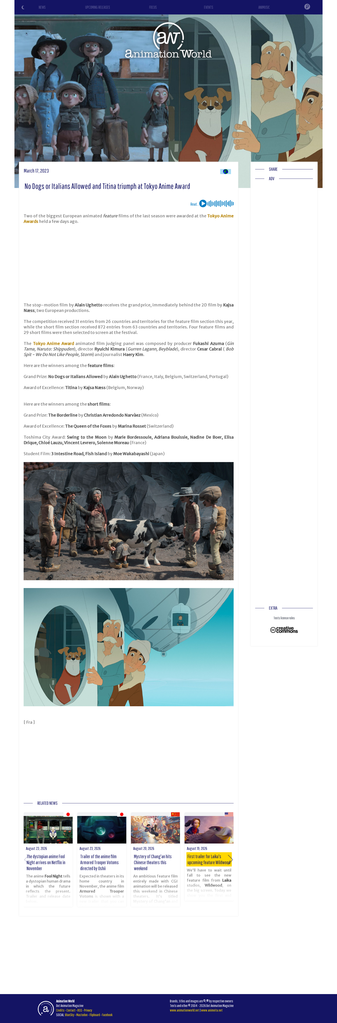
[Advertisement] (129, 263)
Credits (60, 1010)
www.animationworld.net (184, 1010)
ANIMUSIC (264, 7)
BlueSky (69, 1015)
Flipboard (95, 1015)
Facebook (107, 1015)
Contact (70, 1010)
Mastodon (82, 1015)
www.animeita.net (212, 1010)
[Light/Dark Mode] (23, 8)
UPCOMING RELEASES (97, 7)
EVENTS (208, 7)
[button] (230, 860)
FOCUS (153, 7)
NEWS (42, 7)
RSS (79, 1010)
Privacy (88, 1010)
